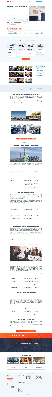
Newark (35, 345)
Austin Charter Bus (38, 382)
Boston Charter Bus (28, 376)
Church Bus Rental (20, 384)
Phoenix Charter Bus (38, 383)
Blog (18, 387)
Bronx (15, 345)
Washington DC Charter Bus (29, 382)
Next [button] (40, 116)
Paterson (39, 345)
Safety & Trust (20, 391)
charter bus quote (13, 24)
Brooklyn (15, 269)
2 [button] (25, 122)
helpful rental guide (35, 324)
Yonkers (30, 345)
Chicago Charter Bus (28, 377)
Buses (27, 1)
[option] (11, 50)
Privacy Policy (20, 392)
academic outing (13, 19)
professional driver (29, 100)
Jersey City (10, 345)
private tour (18, 19)
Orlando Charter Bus (28, 379)
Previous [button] (11, 116)
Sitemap (19, 388)
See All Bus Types (26, 59)
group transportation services (32, 97)
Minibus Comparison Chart (21, 382)
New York (4, 345)
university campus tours (13, 198)
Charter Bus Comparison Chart (21, 381)
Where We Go (20, 377)
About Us (19, 390)
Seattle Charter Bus (38, 376)
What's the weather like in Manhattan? (41, 73)
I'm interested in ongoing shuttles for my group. (41, 75)
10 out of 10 (8, 384)
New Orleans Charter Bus (39, 379)
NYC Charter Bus (28, 375)
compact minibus (24, 97)
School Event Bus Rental (21, 383)
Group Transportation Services (21, 376)
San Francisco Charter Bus (39, 378)
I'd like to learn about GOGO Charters (40, 71)
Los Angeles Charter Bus (29, 378)
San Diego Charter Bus (29, 383)
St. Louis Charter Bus (38, 377)
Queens (34, 268)
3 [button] (26, 122)
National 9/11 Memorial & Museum (34, 102)
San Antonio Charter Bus (39, 375)
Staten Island (19, 269)
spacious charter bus (18, 97)
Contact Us (30, 1)
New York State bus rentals (17, 22)
